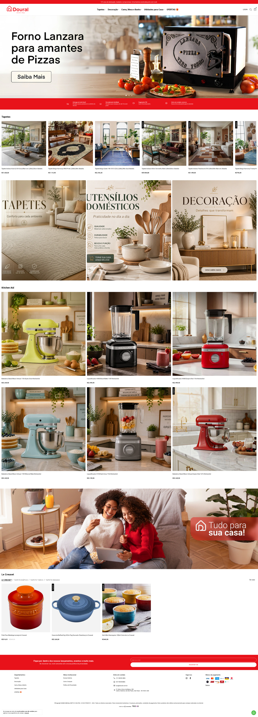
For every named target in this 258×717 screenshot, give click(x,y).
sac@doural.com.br (121, 685)
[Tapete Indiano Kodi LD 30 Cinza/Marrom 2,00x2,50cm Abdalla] (24, 143)
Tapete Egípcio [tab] (21, 580)
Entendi (27, 713)
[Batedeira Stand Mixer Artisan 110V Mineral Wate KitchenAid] (43, 429)
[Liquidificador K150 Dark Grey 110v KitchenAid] (129, 429)
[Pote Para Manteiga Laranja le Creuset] (26, 608)
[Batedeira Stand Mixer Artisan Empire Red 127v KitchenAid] (214, 429)
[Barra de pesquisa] (250, 10)
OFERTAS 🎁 (172, 9)
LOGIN (245, 9)
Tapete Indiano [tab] (53, 580)
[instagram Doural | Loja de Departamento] (187, 678)
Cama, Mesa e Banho (131, 9)
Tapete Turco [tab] (36, 580)
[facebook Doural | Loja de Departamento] (190, 678)
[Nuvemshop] (125, 707)
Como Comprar (67, 681)
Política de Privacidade (69, 685)
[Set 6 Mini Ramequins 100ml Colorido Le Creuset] (126, 608)
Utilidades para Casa (153, 9)
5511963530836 (120, 682)
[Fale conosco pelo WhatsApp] (253, 712)
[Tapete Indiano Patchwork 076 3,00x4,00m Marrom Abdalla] (210, 143)
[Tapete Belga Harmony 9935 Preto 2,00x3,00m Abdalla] (70, 143)
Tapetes (100, 9)
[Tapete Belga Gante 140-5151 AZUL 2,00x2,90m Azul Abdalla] (117, 143)
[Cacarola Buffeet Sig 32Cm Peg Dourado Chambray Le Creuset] (76, 608)
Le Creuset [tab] (7, 580)
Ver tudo (252, 580)
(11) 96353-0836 (120, 678)
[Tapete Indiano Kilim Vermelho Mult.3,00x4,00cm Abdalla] (164, 143)
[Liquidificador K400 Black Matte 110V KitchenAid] (129, 334)
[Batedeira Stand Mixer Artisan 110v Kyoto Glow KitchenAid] (43, 334)
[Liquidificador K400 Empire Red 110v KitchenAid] (214, 334)
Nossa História (67, 678)
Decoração (113, 9)
